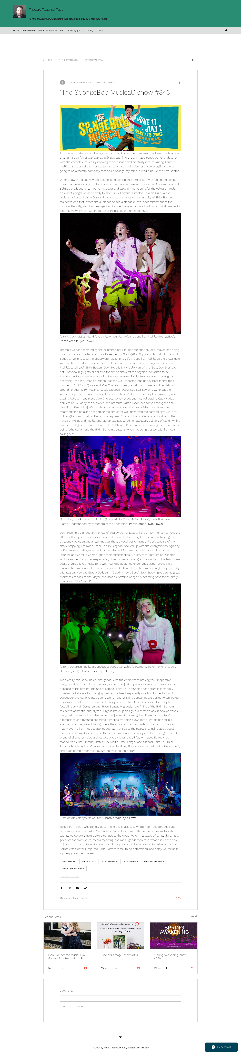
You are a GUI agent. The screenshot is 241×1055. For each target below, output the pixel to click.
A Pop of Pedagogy (68, 59)
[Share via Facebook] (61, 887)
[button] (193, 60)
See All (194, 916)
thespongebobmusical (73, 868)
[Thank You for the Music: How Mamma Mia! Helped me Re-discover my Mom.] (67, 935)
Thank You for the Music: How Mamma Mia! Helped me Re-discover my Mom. (67, 956)
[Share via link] (85, 887)
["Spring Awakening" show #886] (173, 935)
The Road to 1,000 (94, 59)
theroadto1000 (89, 861)
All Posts (47, 59)
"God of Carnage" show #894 (119, 955)
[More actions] (179, 82)
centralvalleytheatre (154, 861)
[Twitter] (226, 30)
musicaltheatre (109, 861)
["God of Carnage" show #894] (120, 935)
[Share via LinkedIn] (77, 887)
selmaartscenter (130, 861)
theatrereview (69, 861)
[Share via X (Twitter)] (69, 887)
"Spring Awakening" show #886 (170, 956)
